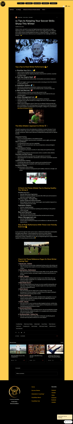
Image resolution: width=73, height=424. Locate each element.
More (43, 9)
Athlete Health (37, 324)
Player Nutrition (34, 326)
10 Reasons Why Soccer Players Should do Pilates (54, 356)
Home (33, 387)
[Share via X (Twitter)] (18, 332)
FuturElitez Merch (36, 397)
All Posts (12, 9)
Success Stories (36, 390)
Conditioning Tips (26, 326)
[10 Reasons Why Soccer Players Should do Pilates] (55, 349)
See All (62, 342)
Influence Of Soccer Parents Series (31, 9)
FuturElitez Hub (36, 401)
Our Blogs (18, 9)
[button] (53, 3)
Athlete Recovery (52, 326)
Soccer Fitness (44, 324)
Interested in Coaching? (37, 394)
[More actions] (57, 17)
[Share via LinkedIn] (21, 332)
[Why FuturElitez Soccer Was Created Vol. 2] (18, 349)
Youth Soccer (18, 326)
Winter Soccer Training (28, 324)
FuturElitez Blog (19, 324)
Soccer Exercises (19, 328)
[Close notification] (71, 415)
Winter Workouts (52, 324)
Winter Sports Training (43, 326)
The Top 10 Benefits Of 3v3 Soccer (36, 356)
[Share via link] (24, 332)
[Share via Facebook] (15, 332)
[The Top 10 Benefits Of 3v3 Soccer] (36, 349)
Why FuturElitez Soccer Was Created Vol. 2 (18, 356)
